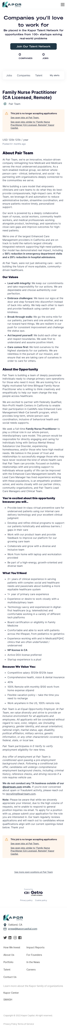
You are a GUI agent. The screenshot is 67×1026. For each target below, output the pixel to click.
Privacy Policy (10, 1024)
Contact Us (9, 977)
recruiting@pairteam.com (21, 793)
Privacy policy (26, 900)
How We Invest (11, 947)
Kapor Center (11, 993)
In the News (33, 962)
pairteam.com (13, 786)
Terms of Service (26, 1024)
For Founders (34, 955)
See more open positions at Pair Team (33, 872)
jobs (9, 75)
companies (23, 75)
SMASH (7, 999)
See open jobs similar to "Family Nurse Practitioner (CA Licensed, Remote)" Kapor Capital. (32, 125)
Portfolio (8, 962)
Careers (31, 969)
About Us (8, 955)
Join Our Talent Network (33, 46)
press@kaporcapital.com (22, 929)
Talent (6, 969)
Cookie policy (41, 900)
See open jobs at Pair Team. (25, 117)
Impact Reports (35, 947)
